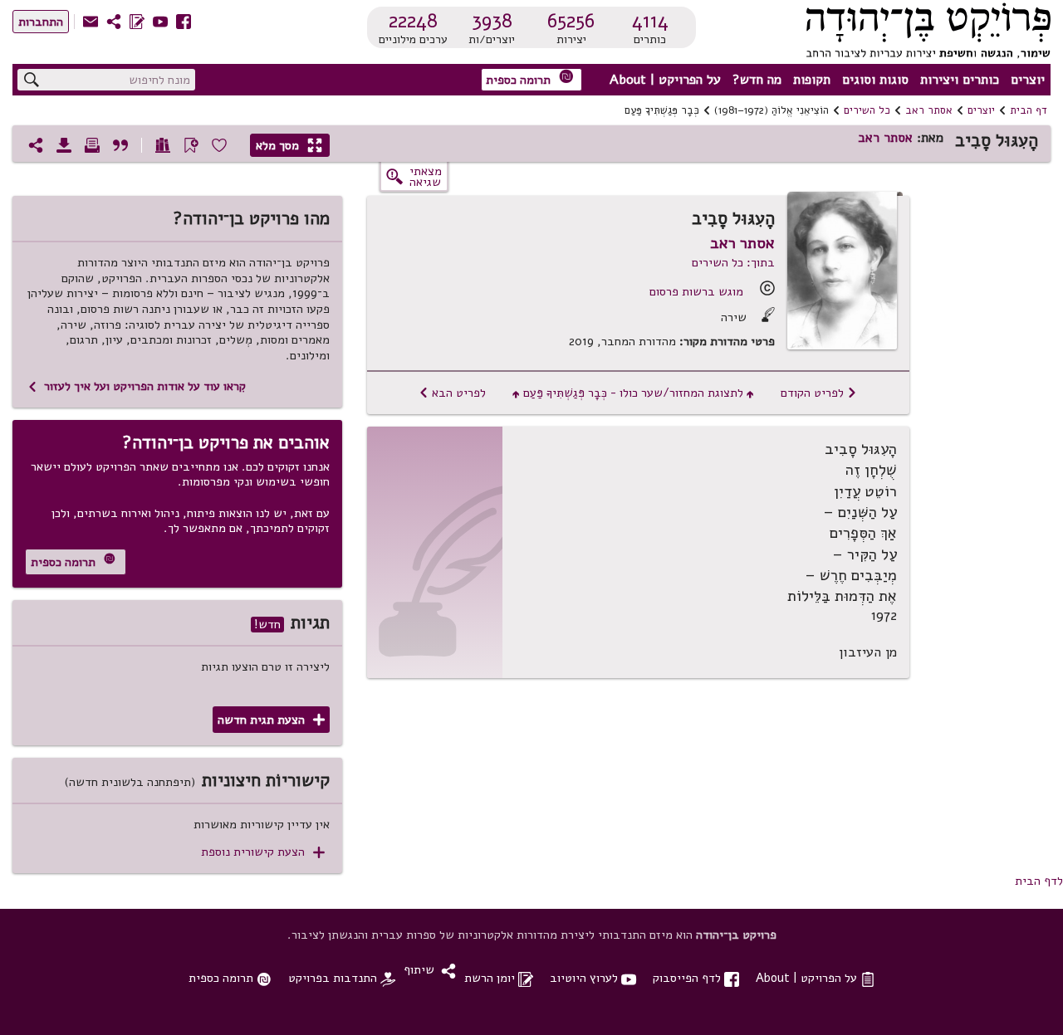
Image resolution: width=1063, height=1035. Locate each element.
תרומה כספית (530, 78)
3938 (492, 20)
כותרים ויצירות (959, 80)
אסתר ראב (929, 110)
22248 (413, 20)
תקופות (811, 80)
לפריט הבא (452, 392)
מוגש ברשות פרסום (696, 291)
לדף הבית (1039, 880)
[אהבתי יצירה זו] (219, 145)
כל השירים (867, 110)
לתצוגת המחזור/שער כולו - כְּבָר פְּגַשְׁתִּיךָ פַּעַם (633, 392)
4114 (650, 20)
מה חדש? (756, 80)
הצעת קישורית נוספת (263, 852)
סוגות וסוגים (875, 80)
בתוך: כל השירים (733, 262)
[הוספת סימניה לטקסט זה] (191, 145)
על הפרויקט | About (665, 80)
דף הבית (1028, 110)
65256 (571, 20)
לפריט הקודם (819, 392)
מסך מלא (289, 145)
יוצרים (1028, 80)
